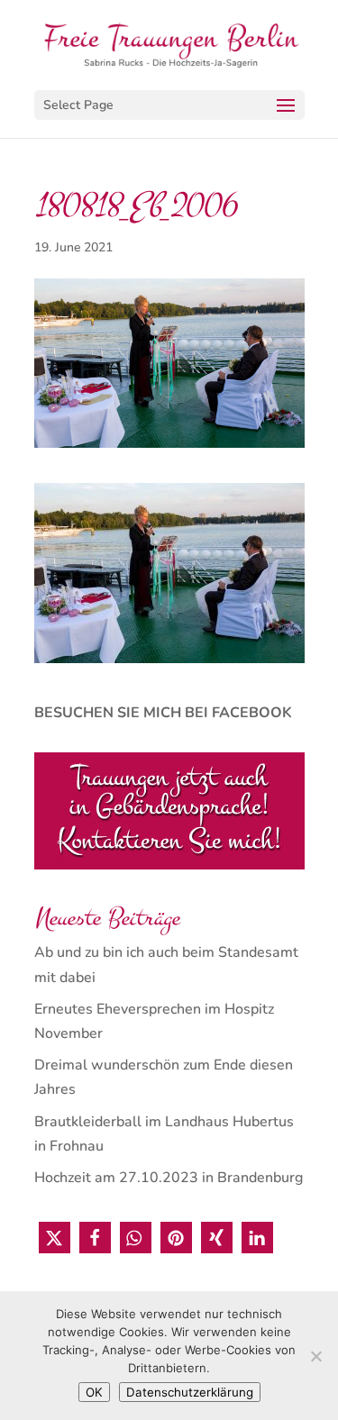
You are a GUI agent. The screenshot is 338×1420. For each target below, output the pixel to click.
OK (94, 1392)
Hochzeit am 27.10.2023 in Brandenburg (168, 1178)
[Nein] (315, 1356)
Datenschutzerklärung (189, 1392)
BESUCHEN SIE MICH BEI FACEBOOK (163, 713)
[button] (54, 1237)
